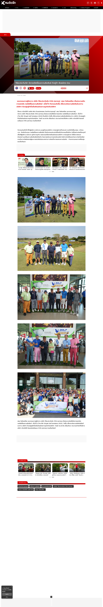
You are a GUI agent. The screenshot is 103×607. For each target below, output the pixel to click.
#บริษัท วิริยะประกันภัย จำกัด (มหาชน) (63, 486)
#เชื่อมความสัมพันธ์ (35, 486)
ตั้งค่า (7, 597)
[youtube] (95, 3)
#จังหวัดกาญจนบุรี (23, 486)
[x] (91, 3)
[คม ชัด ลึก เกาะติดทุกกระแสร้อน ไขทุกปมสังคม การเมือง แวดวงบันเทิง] (51, 3)
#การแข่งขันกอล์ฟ (46, 486)
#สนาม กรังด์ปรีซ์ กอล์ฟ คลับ (25, 489)
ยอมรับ (7, 594)
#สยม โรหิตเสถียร (40, 489)
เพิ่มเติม (3, 591)
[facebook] (88, 3)
